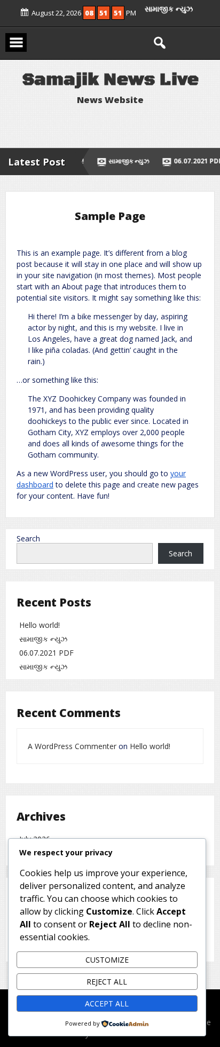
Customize (107, 960)
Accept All (107, 1003)
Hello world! (39, 625)
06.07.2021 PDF (46, 653)
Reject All (107, 982)
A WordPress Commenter (72, 746)
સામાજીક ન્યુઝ (169, 15)
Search (28, 538)
